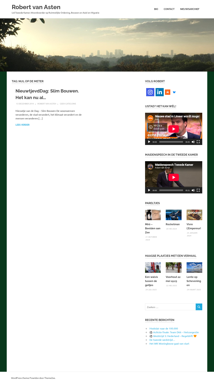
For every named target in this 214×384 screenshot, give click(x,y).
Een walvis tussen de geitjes (151, 281)
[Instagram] (150, 92)
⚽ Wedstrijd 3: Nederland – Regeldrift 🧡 (173, 335)
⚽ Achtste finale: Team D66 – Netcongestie (174, 332)
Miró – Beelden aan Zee (152, 228)
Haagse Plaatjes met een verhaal (170, 255)
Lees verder (22, 125)
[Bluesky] (174, 91)
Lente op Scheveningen (194, 281)
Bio (156, 9)
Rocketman (173, 224)
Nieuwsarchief (189, 9)
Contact (169, 9)
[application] (173, 129)
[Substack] (168, 91)
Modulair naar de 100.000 (163, 328)
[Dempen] (193, 141)
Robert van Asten (36, 7)
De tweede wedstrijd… (162, 339)
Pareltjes (152, 203)
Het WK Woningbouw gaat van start (169, 343)
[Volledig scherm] (198, 141)
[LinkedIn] (160, 92)
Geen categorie (68, 103)
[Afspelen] (149, 141)
